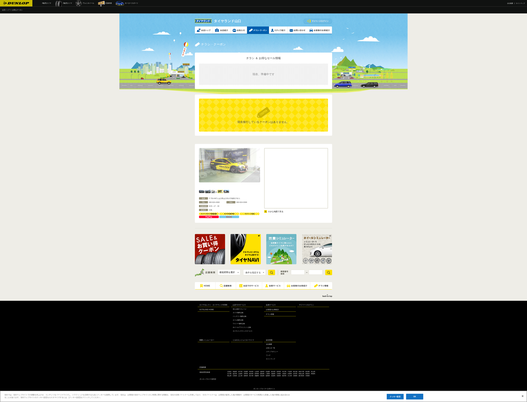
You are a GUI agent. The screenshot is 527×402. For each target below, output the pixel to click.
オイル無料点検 (238, 320)
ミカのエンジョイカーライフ (243, 340)
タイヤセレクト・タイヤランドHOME (213, 305)
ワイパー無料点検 (239, 323)
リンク (268, 355)
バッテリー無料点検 (239, 316)
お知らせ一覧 (270, 348)
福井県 (235, 373)
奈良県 (295, 373)
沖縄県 (307, 375)
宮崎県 (295, 375)
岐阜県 (251, 373)
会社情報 (269, 340)
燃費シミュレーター (206, 340)
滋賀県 (273, 373)
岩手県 (240, 371)
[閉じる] (523, 396)
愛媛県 (257, 375)
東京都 (295, 371)
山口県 (240, 375)
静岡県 (257, 373)
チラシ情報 (270, 314)
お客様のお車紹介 (272, 310)
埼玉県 (284, 371)
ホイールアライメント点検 (242, 327)
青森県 (235, 371)
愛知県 (262, 373)
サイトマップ (520, 3)
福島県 (262, 371)
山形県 (257, 371)
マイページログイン (306, 305)
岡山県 (229, 375)
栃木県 (273, 371)
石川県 (229, 373)
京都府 (279, 373)
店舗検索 (202, 367)
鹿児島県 (301, 375)
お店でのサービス (239, 305)
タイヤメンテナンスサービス (242, 331)
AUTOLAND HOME (206, 310)
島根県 (313, 373)
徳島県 (246, 375)
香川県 (251, 375)
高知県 (262, 375)
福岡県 (268, 375)
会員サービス (271, 305)
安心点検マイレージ (239, 309)
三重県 (268, 373)
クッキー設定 (395, 397)
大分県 (290, 375)
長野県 (246, 373)
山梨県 (240, 373)
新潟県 (307, 371)
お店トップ (6, 10)
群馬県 (279, 371)
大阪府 (284, 373)
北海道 (229, 371)
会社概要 (510, 3)
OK (414, 397)
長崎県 (279, 375)
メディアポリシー (272, 351)
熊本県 (284, 375)
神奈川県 (301, 371)
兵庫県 (290, 373)
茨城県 (268, 371)
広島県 (235, 375)
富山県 (313, 371)
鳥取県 (307, 373)
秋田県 (251, 371)
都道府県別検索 (205, 372)
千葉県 (290, 371)
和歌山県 (301, 373)
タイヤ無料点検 (238, 312)
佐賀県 (273, 375)
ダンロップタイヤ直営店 (208, 379)
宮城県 (246, 371)
